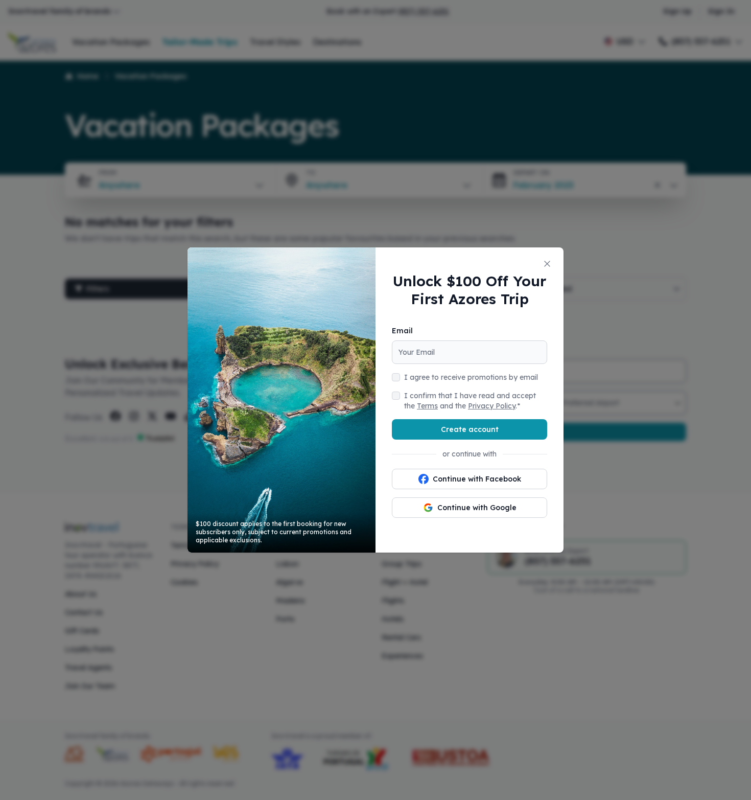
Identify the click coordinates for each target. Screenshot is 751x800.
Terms (427, 405)
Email (402, 330)
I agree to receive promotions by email (471, 377)
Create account (470, 429)
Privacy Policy (491, 405)
